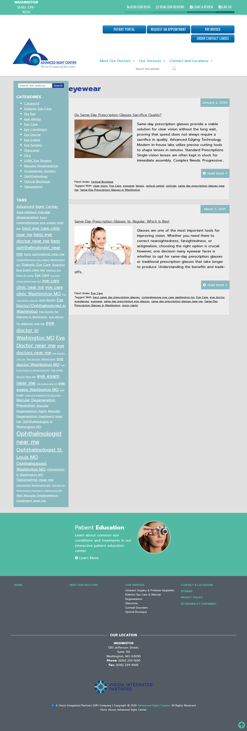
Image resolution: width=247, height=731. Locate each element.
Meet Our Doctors (115, 61)
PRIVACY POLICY (192, 597)
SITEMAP (186, 591)
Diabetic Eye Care (38, 108)
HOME (18, 585)
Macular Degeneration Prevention (35, 402)
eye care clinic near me (37, 284)
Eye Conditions (35, 129)
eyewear (128, 186)
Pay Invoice (213, 29)
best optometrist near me (44, 254)
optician (171, 186)
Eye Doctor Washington (41, 359)
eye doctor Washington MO (39, 361)
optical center (155, 186)
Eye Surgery (33, 145)
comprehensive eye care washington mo (168, 297)
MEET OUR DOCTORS (84, 585)
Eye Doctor (32, 134)
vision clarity (130, 305)
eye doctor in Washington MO (35, 330)
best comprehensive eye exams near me (39, 223)
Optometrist (33, 186)
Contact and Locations (189, 61)
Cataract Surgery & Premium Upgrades (149, 590)
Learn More (88, 558)
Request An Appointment (168, 29)
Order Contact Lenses (213, 38)
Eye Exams (32, 140)
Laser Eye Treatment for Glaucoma (43, 395)
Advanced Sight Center (37, 206)
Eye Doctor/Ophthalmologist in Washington (41, 305)
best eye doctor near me (34, 237)
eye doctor (217, 297)
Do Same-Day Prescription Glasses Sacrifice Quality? (118, 115)
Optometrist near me (35, 479)
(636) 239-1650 (129, 660)
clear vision (100, 186)
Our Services (150, 61)
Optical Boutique (102, 182)
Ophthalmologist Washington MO (31, 466)
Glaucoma (31, 150)
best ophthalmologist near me (38, 247)
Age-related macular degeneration (33, 215)
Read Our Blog (139, 6)
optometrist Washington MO (33, 485)
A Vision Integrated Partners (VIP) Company (83, 705)
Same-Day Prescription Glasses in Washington (110, 190)
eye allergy (32, 119)
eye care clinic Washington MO (39, 290)
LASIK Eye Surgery (38, 160)
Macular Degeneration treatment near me (39, 416)
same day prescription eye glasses (127, 301)
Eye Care (115, 186)
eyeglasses (81, 301)
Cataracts (31, 103)
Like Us (227, 6)
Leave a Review (203, 6)
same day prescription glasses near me (177, 301)
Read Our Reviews (171, 6)
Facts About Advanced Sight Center (124, 710)
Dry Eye (30, 114)
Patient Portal (124, 29)
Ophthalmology (35, 176)
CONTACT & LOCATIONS (197, 585)
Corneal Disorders (136, 608)
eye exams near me (47, 383)
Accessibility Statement (199, 604)
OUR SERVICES (134, 585)
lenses (140, 186)
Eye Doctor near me (40, 341)
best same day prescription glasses (116, 297)
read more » (217, 173)
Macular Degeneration (41, 166)
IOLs (27, 155)
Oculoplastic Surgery (40, 171)
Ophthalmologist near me (39, 437)
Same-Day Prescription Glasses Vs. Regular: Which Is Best (121, 221)
